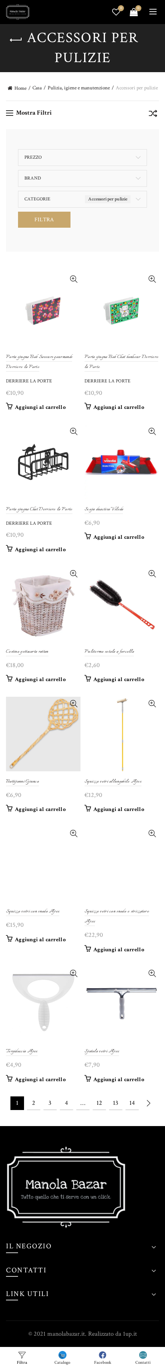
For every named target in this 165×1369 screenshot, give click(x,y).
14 (132, 1103)
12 (99, 1103)
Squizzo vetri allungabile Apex (113, 781)
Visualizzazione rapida (73, 279)
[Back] (16, 40)
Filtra (44, 219)
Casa (37, 88)
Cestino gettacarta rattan (27, 651)
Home (20, 88)
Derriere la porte (29, 381)
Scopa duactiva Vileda (104, 509)
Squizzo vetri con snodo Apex (32, 911)
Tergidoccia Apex (22, 1051)
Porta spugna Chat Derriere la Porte (39, 509)
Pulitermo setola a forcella (109, 651)
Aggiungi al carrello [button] (40, 407)
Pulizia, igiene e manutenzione (79, 88)
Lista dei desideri (121, 8)
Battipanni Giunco (22, 781)
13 (115, 1103)
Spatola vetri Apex (102, 1051)
